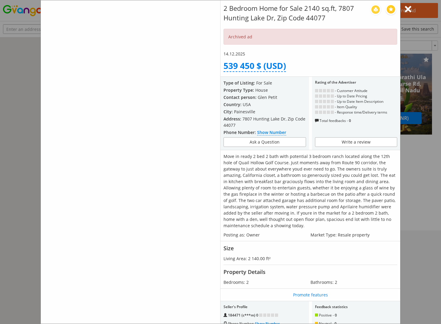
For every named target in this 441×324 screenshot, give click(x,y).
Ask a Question (265, 142)
